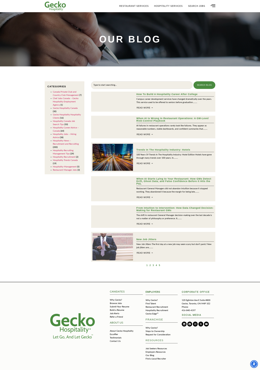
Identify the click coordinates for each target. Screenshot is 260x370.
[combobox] (141, 85)
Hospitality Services (168, 6)
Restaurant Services (134, 6)
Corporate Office (196, 291)
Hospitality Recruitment (64, 157)
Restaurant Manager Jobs (65, 170)
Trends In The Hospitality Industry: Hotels (163, 149)
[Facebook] (189, 324)
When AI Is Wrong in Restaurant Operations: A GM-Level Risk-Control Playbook (172, 119)
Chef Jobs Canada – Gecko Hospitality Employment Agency (65, 101)
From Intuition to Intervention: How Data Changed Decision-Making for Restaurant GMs (175, 209)
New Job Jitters (146, 239)
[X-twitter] (200, 324)
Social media (191, 314)
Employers (153, 291)
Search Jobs (196, 6)
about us (116, 322)
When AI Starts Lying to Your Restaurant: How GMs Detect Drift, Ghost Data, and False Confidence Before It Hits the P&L (173, 181)
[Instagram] (195, 324)
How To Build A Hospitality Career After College (167, 94)
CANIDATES (117, 291)
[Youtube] (206, 324)
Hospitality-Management (65, 167)
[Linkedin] (184, 324)
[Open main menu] (213, 5)
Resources (154, 340)
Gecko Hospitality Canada (65, 108)
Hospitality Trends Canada (65, 160)
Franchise (154, 319)
